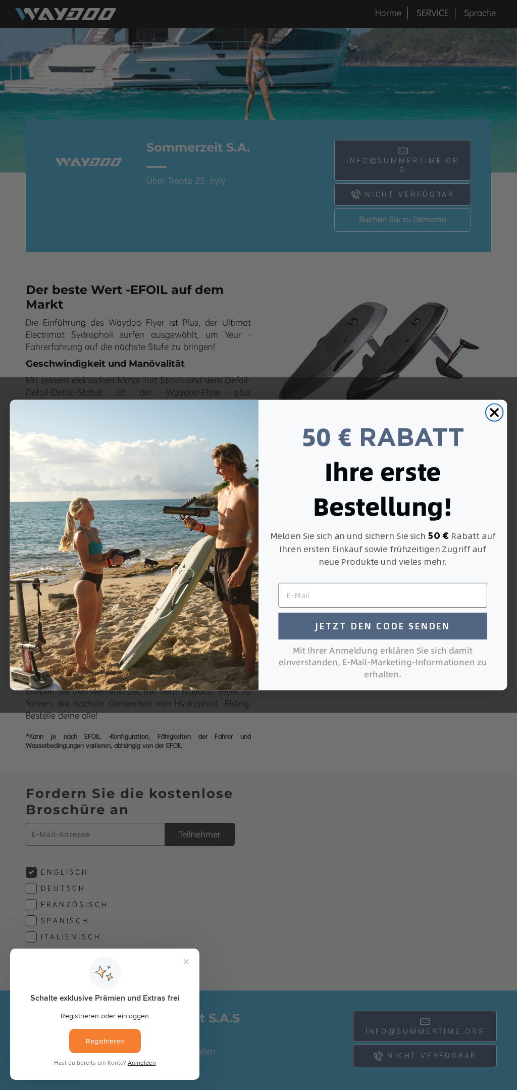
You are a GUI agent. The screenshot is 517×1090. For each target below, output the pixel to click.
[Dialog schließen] (494, 412)
